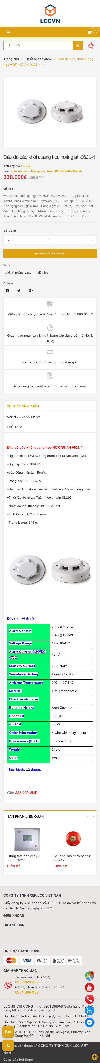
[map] (89, 976)
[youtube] (89, 987)
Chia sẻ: (8, 283)
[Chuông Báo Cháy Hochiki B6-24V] (73, 839)
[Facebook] (89, 1022)
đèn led (43, 272)
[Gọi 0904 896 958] (8, 1045)
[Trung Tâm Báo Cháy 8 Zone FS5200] (26, 839)
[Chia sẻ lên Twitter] (19, 290)
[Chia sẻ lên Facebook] (8, 290)
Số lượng (9, 230)
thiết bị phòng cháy (18, 272)
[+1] (31, 290)
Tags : (7, 265)
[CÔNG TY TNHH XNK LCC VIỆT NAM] (50, 13)
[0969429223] (89, 999)
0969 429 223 (27, 982)
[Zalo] (89, 1010)
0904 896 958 (27, 992)
